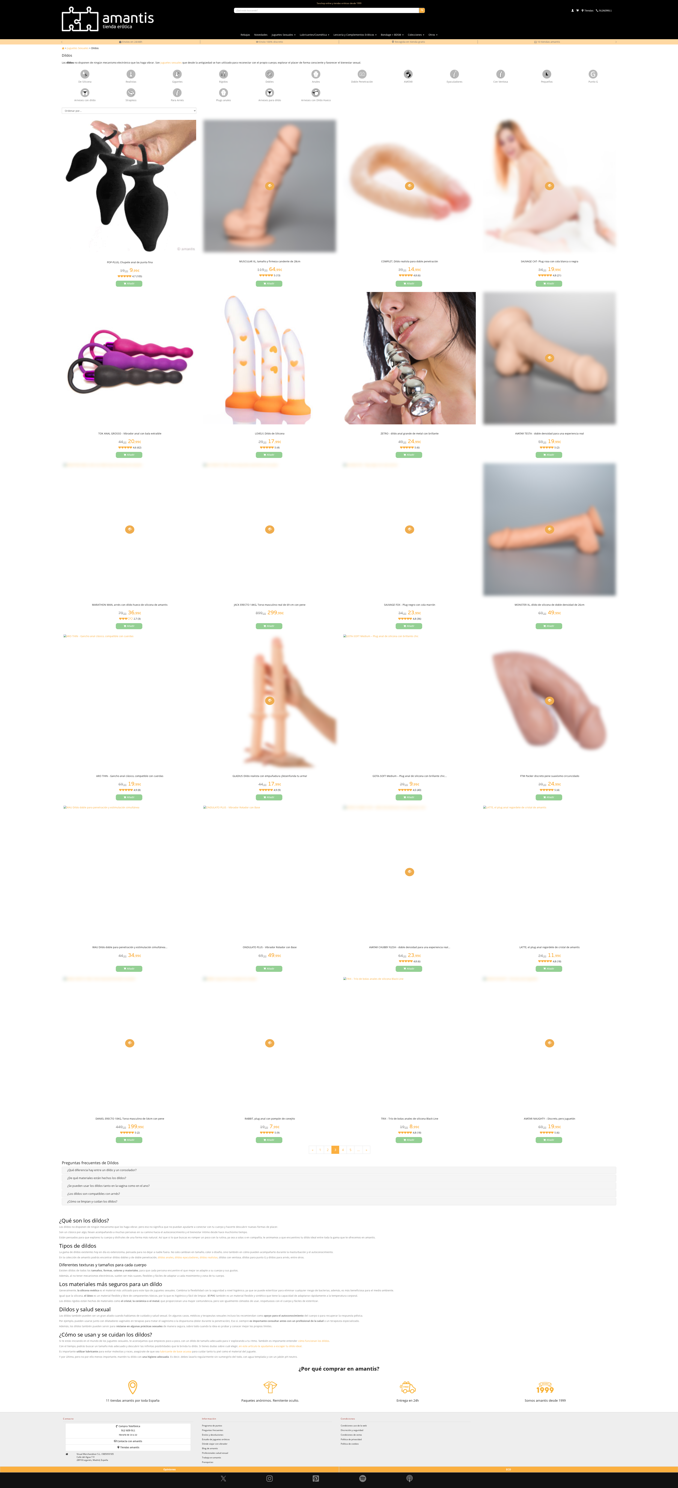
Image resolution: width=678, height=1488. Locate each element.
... (358, 1150)
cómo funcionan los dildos (313, 1341)
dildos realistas (209, 1257)
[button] (101, 1170)
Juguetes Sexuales (77, 48)
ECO (508, 1469)
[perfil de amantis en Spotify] (362, 1470)
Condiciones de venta (351, 1434)
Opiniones (169, 1469)
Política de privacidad (351, 1439)
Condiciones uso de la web (354, 1425)
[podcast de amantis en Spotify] (409, 1470)
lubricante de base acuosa (175, 1351)
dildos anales (166, 1257)
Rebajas (245, 34)
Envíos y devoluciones (212, 1434)
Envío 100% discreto (132, 41)
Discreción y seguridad (352, 1430)
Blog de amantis (210, 1448)
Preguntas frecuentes (212, 1430)
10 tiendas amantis (409, 41)
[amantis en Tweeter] (224, 1470)
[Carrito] (577, 11)
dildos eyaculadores (186, 1257)
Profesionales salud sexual (215, 1452)
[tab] (339, 1170)
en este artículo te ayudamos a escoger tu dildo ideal (270, 1346)
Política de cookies (350, 1443)
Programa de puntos (212, 1425)
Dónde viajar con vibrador (214, 1443)
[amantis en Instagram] (269, 1470)
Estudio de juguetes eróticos (216, 1439)
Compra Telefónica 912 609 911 (129, 1430)
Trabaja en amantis (211, 1457)
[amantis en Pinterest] (316, 1470)
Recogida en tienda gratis (270, 41)
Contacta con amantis (129, 1441)
